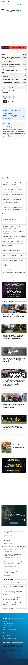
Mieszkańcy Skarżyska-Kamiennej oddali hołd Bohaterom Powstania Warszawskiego (15, 547)
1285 (9, 101)
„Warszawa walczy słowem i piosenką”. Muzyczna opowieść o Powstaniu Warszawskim (13, 563)
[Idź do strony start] (3, 96)
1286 (13, 101)
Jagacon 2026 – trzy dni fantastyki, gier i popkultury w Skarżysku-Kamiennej (14, 359)
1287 (4, 104)
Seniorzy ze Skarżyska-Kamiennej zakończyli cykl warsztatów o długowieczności (14, 406)
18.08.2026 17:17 (8, 575)
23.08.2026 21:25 (8, 551)
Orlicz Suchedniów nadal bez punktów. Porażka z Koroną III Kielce (12, 427)
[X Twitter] (6, 1)
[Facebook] (1, 1)
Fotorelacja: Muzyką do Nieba (10, 79)
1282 (9, 99)
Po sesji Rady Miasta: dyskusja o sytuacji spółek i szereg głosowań (13, 315)
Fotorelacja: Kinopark (8, 61)
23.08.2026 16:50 (8, 558)
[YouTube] (8, 1)
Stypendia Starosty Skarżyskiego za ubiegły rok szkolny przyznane (14, 571)
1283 (13, 99)
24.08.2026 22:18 (8, 543)
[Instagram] (3, 1)
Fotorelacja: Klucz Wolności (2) (10, 82)
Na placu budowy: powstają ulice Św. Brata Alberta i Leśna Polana (14, 554)
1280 (14, 96)
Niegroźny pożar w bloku (8, 87)
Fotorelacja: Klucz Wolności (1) (10, 85)
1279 (10, 96)
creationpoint (15, 662)
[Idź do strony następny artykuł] (12, 104)
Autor (24, 54)
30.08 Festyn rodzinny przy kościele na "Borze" (18, 446)
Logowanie (24, 4)
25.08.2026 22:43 (8, 535)
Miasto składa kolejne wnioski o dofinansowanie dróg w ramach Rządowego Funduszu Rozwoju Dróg (13, 337)
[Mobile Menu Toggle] (2, 10)
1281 (5, 99)
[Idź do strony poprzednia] (6, 96)
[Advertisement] (14, 28)
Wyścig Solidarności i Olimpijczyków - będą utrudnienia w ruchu (11, 70)
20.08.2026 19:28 (8, 568)
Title (3, 54)
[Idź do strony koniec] (14, 104)
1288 (8, 104)
